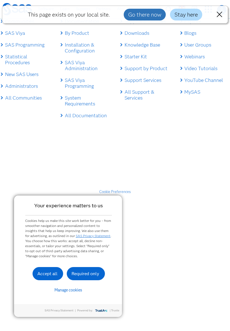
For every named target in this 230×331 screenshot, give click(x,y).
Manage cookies (68, 290)
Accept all (47, 273)
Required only (85, 273)
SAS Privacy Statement (93, 236)
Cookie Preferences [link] (115, 191)
